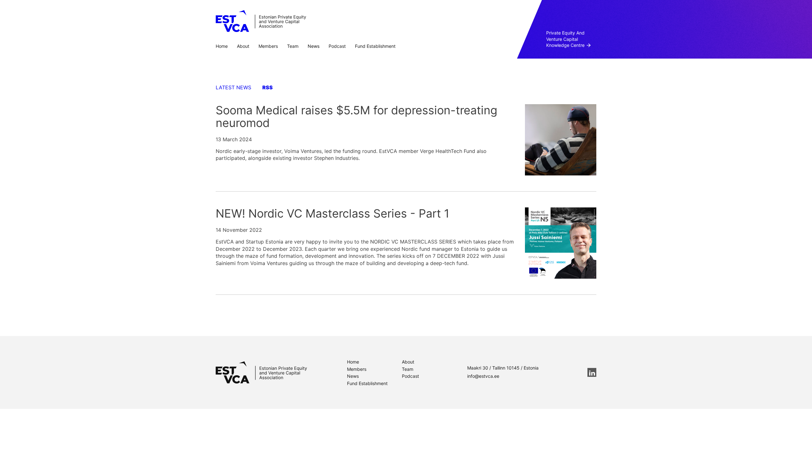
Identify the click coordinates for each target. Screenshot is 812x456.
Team (292, 46)
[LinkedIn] (591, 372)
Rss (267, 87)
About (243, 46)
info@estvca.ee (483, 376)
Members (268, 46)
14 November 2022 (239, 230)
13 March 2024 (234, 139)
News (313, 46)
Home (222, 46)
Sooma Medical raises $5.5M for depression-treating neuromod (356, 116)
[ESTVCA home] (261, 372)
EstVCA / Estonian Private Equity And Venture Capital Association (261, 21)
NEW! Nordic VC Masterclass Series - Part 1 (332, 213)
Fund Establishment (375, 46)
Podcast (337, 46)
